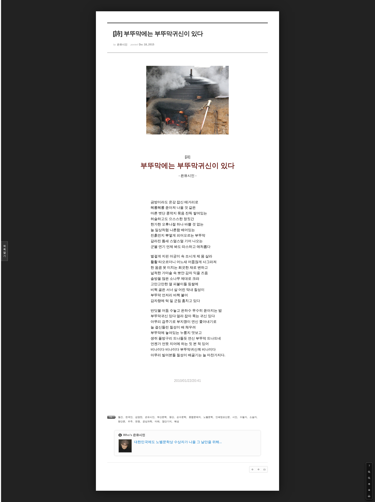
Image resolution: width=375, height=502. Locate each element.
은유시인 (150, 417)
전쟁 (137, 421)
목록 (4, 251)
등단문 (121, 421)
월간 (120, 417)
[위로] (369, 484)
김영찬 (138, 417)
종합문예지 (195, 417)
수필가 (243, 417)
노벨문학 (208, 417)
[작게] (369, 478)
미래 (157, 421)
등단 (171, 417)
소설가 (253, 417)
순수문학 (181, 417)
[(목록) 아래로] (369, 490)
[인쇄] (369, 496)
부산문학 (162, 417)
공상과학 (147, 421)
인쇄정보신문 (222, 417)
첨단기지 (167, 421)
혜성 (176, 421)
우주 (130, 421)
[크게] (369, 472)
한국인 (129, 417)
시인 (234, 417)
